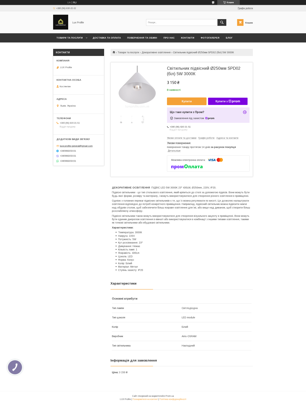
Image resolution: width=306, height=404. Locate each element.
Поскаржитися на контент (145, 399)
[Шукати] (221, 22)
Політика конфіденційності (172, 399)
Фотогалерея (210, 37)
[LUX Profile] (60, 28)
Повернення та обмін (142, 37)
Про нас (169, 37)
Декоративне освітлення (156, 52)
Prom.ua (170, 396)
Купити (187, 101)
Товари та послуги (69, 37)
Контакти (187, 37)
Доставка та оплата (107, 37)
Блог (229, 37)
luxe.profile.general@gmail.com (76, 146)
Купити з (222, 101)
